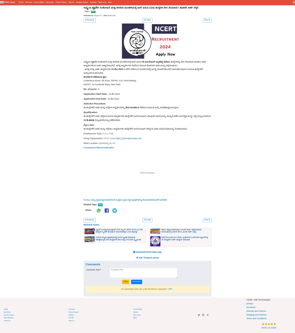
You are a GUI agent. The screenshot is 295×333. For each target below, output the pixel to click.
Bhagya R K (98, 16)
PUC (93, 12)
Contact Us (7, 321)
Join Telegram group (148, 258)
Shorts (21, 2)
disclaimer (251, 307)
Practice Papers (61, 2)
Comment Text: (93, 270)
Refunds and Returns (256, 311)
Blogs (135, 318)
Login (170, 289)
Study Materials (8, 318)
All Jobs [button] (147, 20)
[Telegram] (207, 315)
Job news (28, 2)
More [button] (110, 2)
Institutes (93, 2)
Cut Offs (71, 318)
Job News (72, 309)
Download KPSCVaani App (148, 252)
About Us (71, 321)
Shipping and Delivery (256, 315)
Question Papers (82, 2)
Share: (88, 210)
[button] (294, 2)
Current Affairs (39, 2)
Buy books (50, 2)
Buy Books (7, 312)
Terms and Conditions (256, 318)
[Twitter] (199, 315)
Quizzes (71, 2)
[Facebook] (203, 315)
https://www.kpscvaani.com (129, 138)
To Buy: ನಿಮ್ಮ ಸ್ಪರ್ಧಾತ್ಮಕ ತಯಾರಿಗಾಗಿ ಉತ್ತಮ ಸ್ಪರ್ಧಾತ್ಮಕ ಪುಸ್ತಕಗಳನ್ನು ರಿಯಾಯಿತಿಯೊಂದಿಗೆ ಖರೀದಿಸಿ (125, 200)
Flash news (102, 2)
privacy (249, 304)
